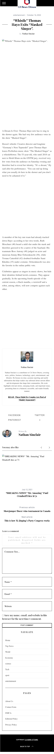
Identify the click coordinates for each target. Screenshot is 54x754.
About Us (9, 701)
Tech (7, 669)
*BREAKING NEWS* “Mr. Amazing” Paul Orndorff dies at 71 (27, 494)
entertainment (19, 15)
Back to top (25, 746)
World (7, 651)
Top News (9, 646)
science (8, 663)
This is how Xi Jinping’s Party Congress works (27, 519)
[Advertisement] (27, 99)
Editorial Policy (11, 718)
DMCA (8, 713)
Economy (9, 657)
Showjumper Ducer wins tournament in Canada (27, 509)
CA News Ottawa (31, 740)
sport (7, 675)
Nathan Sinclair (28, 33)
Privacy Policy (11, 724)
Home (7, 640)
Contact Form (10, 707)
